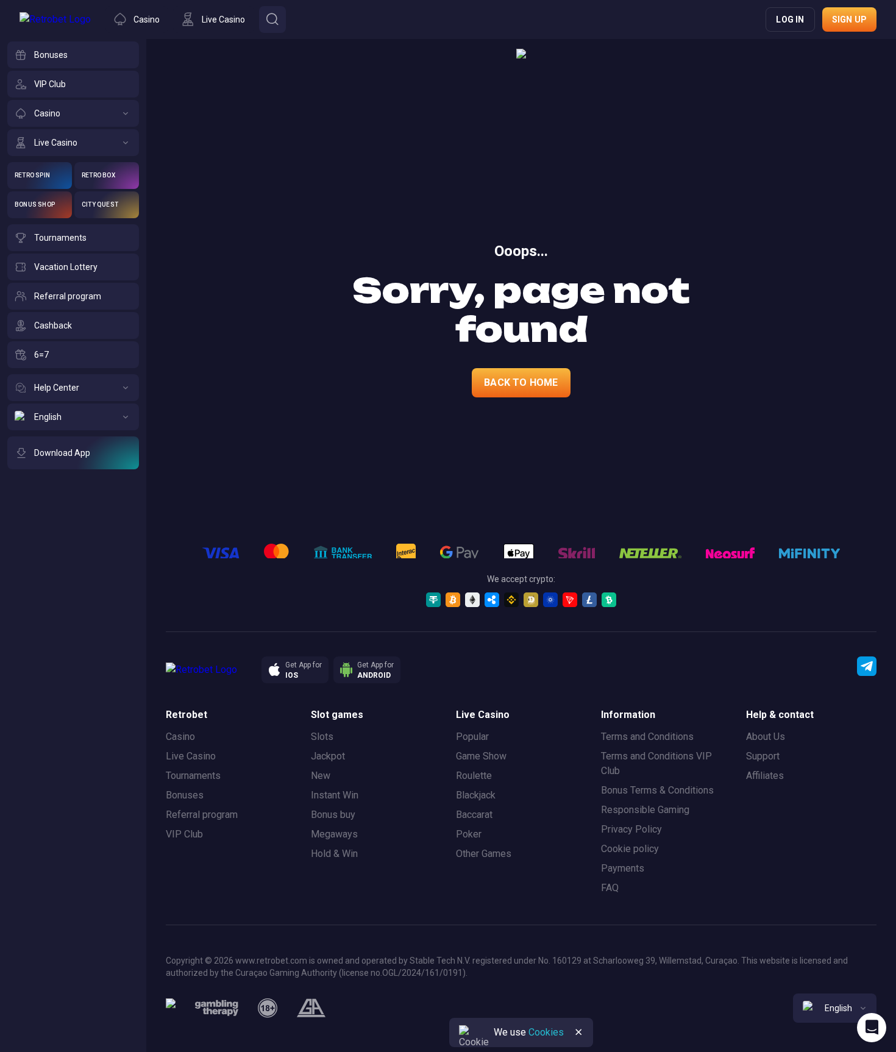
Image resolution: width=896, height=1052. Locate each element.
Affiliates (765, 775)
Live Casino (191, 756)
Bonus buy (333, 814)
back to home (521, 382)
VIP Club (184, 834)
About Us (765, 736)
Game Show (481, 756)
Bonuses (185, 795)
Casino (180, 736)
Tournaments (193, 775)
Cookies (546, 1032)
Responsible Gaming (645, 810)
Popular (472, 736)
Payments (622, 868)
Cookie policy (630, 849)
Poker (469, 834)
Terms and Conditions (647, 736)
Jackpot (328, 756)
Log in (790, 19)
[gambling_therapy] (216, 1008)
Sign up (849, 19)
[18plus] (267, 1008)
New (320, 775)
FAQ (610, 888)
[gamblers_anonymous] (311, 1008)
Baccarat (474, 814)
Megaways (334, 834)
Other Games (483, 853)
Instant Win (334, 795)
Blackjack (476, 795)
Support (763, 756)
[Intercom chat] (871, 1027)
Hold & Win (334, 853)
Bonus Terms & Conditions (657, 790)
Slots (322, 736)
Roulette (474, 775)
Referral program (202, 814)
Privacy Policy (631, 829)
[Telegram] (866, 666)
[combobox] (834, 1008)
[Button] (272, 19)
